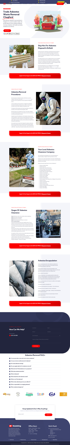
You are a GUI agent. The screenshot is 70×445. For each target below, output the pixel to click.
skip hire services (54, 66)
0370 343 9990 (36, 75)
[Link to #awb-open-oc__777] (65, 4)
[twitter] (30, 433)
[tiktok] (33, 433)
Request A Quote (46, 75)
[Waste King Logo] (7, 3)
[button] (13, 440)
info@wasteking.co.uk (53, 435)
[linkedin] (36, 433)
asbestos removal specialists (26, 99)
